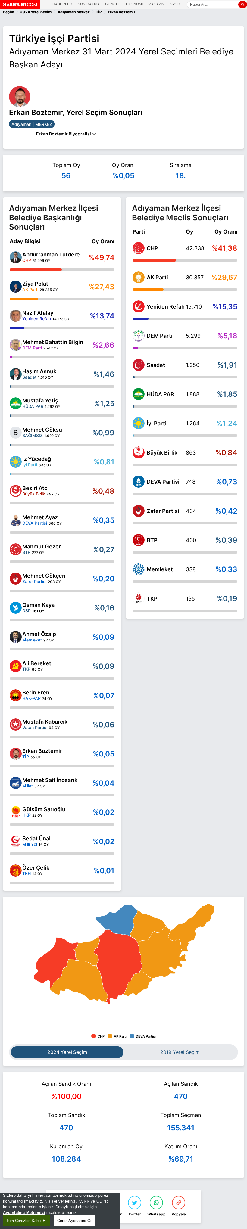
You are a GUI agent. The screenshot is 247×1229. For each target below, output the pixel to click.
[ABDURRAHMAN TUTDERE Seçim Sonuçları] (16, 257)
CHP (152, 248)
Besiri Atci (35, 488)
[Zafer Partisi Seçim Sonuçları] (139, 511)
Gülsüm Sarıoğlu (43, 809)
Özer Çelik (35, 867)
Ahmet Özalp (39, 634)
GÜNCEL (112, 4)
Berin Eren (35, 692)
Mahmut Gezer (41, 546)
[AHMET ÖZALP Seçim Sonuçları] (16, 637)
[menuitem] (116, 921)
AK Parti (157, 277)
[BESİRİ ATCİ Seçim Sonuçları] (16, 491)
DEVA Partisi (163, 482)
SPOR (175, 4)
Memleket (160, 569)
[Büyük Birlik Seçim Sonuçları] (139, 452)
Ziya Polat (35, 284)
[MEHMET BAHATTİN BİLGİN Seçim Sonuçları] (16, 345)
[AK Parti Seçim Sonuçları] (139, 277)
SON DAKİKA (89, 4)
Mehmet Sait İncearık (49, 780)
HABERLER (62, 4)
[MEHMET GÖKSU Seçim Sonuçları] (16, 433)
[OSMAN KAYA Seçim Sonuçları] (16, 608)
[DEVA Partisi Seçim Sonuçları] (139, 482)
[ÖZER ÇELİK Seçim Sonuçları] (16, 870)
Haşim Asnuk (39, 371)
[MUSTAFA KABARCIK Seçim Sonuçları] (16, 724)
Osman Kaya (38, 605)
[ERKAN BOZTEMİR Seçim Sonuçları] (16, 754)
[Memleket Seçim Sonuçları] (139, 569)
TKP (152, 598)
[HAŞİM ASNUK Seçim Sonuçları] (16, 374)
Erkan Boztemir (42, 751)
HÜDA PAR (160, 394)
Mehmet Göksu (42, 430)
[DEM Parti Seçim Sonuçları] (139, 336)
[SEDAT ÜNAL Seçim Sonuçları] (16, 841)
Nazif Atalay (37, 313)
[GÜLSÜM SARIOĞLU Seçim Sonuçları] (16, 812)
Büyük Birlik (162, 452)
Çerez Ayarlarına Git (74, 1220)
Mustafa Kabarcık (44, 721)
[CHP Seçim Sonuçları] (139, 248)
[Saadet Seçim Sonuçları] (139, 365)
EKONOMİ (134, 4)
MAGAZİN (156, 4)
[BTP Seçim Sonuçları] (139, 540)
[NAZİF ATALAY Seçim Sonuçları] (16, 316)
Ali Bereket (36, 663)
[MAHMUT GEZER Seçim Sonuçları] (16, 549)
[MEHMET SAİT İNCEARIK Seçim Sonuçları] (16, 783)
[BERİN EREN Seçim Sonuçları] (16, 695)
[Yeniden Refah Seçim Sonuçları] (139, 306)
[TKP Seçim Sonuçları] (139, 598)
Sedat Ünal (36, 838)
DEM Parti (160, 336)
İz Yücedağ (36, 459)
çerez (103, 1195)
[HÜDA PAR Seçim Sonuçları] (139, 394)
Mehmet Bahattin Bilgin (52, 342)
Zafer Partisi (163, 511)
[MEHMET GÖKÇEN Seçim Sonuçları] (16, 579)
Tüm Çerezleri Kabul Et (26, 1220)
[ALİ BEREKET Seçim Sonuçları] (16, 666)
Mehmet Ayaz (40, 517)
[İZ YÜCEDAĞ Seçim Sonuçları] (16, 462)
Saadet (156, 365)
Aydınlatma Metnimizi (24, 1212)
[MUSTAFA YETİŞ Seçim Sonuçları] (16, 403)
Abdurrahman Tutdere (51, 254)
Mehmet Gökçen (43, 576)
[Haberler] (20, 7)
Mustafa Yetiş (40, 400)
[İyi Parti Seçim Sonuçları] (139, 423)
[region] (60, 1211)
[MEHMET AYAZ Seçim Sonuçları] (16, 520)
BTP (152, 540)
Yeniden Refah (166, 306)
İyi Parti (157, 423)
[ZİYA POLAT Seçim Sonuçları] (16, 287)
